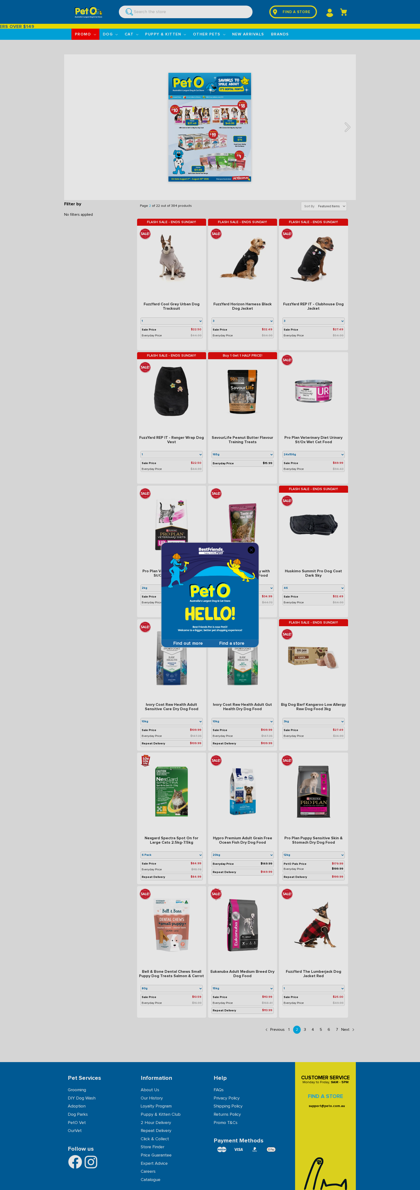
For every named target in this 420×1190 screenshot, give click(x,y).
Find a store (232, 643)
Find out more (188, 643)
